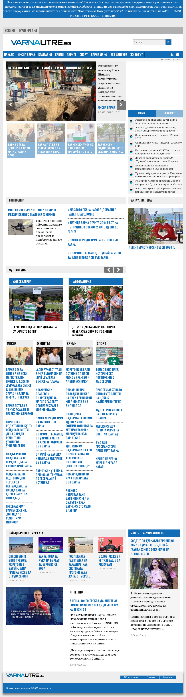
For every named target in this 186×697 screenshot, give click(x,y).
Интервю (76, 592)
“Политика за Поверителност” (98, 11)
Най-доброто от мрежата (26, 533)
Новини (10, 30)
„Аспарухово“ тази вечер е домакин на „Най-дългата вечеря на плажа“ (49, 375)
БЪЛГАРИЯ (45, 54)
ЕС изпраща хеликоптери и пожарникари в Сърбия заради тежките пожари (154, 169)
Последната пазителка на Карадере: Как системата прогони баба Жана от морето (79, 566)
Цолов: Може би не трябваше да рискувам (109, 560)
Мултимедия (28, 30)
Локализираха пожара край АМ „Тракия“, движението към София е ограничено (156, 161)
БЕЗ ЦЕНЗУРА (119, 54)
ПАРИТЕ (71, 54)
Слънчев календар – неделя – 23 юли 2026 (157, 136)
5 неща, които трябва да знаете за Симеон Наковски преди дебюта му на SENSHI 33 (94, 605)
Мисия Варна (106, 107)
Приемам (108, 15)
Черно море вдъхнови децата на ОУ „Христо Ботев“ (35, 329)
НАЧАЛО (9, 54)
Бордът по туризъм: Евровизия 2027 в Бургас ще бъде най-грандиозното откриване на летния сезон (152, 547)
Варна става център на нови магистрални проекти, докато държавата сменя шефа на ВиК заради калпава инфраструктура (18, 383)
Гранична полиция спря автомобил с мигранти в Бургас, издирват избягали (158, 182)
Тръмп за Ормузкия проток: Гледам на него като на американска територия (158, 174)
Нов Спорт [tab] (169, 113)
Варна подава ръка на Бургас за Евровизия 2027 (49, 562)
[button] (10, 105)
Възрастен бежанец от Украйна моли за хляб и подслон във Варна (94, 255)
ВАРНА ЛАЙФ (99, 54)
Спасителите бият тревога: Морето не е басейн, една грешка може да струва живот (20, 566)
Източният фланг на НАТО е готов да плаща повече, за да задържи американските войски (157, 153)
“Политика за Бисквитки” (139, 11)
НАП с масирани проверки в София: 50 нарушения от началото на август (159, 189)
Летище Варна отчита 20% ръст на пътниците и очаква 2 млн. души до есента (93, 227)
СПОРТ (84, 54)
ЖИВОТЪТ (136, 54)
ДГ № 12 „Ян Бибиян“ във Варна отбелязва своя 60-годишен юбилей (93, 331)
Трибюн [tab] (142, 113)
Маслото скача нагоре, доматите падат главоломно (92, 212)
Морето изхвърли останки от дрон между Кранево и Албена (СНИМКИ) (32, 212)
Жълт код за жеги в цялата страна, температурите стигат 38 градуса (155, 128)
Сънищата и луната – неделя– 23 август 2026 (158, 144)
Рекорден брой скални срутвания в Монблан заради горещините (156, 121)
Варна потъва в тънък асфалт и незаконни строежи (50, 67)
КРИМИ (59, 54)
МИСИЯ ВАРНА (26, 54)
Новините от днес (170, 59)
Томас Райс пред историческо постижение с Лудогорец (107, 375)
